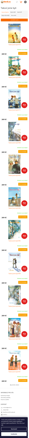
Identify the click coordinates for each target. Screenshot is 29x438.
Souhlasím (14, 434)
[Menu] (25, 2)
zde (2, 425)
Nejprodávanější (5, 15)
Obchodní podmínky (5, 397)
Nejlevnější (13, 12)
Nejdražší (19, 12)
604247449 (5, 410)
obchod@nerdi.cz (7, 407)
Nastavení (14, 429)
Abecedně (13, 15)
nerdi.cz (5, 414)
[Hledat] (17, 2)
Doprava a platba (5, 399)
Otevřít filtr (14, 20)
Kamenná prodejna (5, 395)
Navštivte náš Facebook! (9, 412)
